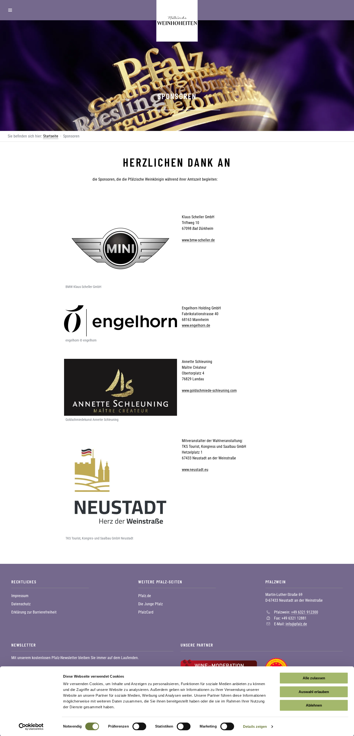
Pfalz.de (144, 595)
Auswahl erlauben (314, 692)
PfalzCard (145, 612)
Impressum (19, 595)
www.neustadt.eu (195, 469)
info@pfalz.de (296, 624)
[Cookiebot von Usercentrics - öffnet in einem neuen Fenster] (31, 726)
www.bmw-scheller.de (198, 240)
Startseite (50, 136)
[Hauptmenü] (10, 10)
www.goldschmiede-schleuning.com (209, 390)
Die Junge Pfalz (150, 604)
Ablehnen (314, 705)
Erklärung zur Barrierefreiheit (34, 612)
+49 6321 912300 (304, 612)
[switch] (139, 726)
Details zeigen (255, 726)
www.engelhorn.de (196, 325)
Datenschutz (21, 604)
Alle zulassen (314, 678)
